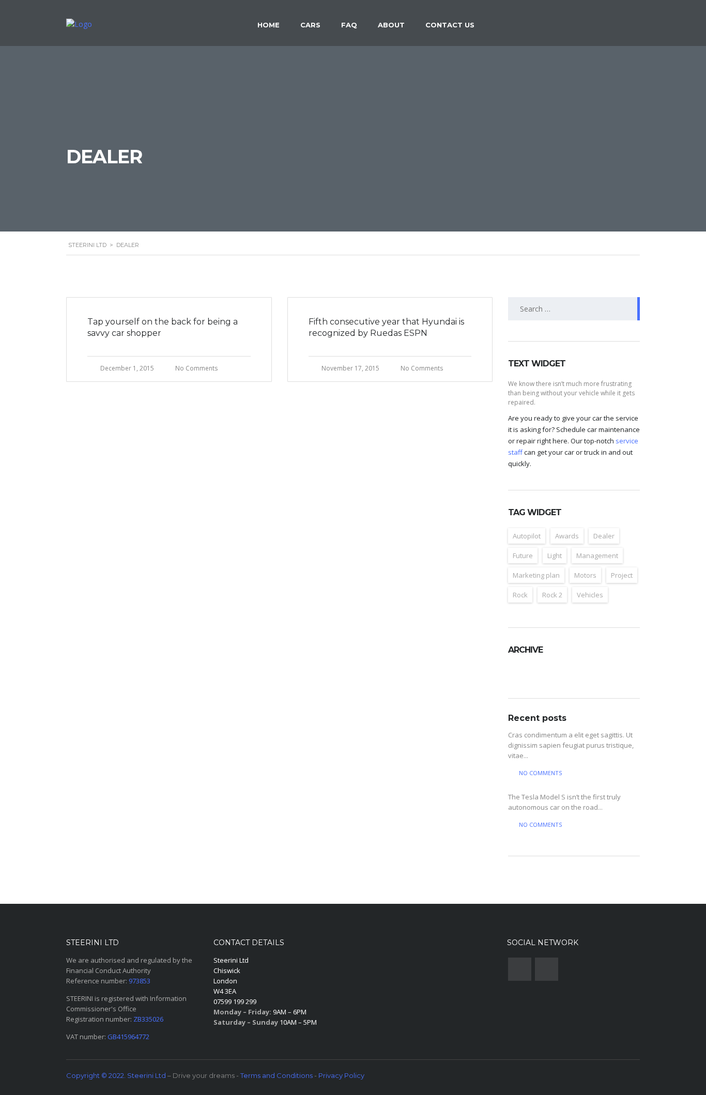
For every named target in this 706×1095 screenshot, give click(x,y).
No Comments (196, 368)
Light (554, 555)
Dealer (604, 536)
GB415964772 (128, 1036)
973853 (139, 980)
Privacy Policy (341, 1075)
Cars (310, 25)
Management (597, 555)
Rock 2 (552, 594)
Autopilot (527, 536)
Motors (585, 575)
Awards (567, 536)
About (391, 25)
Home (268, 25)
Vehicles (590, 594)
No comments (540, 773)
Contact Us (449, 25)
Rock (520, 594)
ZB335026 (148, 1019)
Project (622, 575)
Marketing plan (536, 575)
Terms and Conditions (276, 1075)
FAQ (349, 25)
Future (523, 555)
